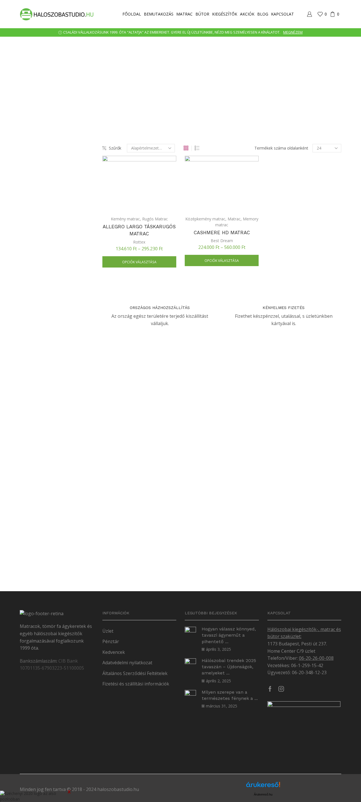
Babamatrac (283, 410)
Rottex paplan (284, 382)
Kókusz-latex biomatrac (293, 438)
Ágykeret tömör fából (291, 210)
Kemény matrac (125, 219)
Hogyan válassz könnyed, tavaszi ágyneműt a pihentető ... (229, 635)
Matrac (184, 14)
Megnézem (293, 32)
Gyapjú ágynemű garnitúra (297, 319)
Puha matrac (283, 474)
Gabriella (281, 237)
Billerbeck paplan (288, 292)
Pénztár (110, 641)
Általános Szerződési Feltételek (135, 673)
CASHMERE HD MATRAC (222, 232)
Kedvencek (113, 652)
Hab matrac (282, 419)
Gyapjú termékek (287, 310)
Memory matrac (286, 465)
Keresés (336, 163)
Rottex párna (283, 392)
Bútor (202, 14)
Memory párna (285, 373)
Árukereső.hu (263, 794)
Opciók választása (139, 262)
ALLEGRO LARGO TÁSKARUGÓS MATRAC (139, 230)
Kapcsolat (282, 14)
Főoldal (131, 14)
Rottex (139, 242)
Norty (278, 246)
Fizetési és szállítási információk (135, 684)
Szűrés (274, 560)
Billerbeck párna (287, 301)
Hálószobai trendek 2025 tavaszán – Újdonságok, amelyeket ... (229, 667)
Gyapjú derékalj (287, 328)
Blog (262, 14)
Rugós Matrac (155, 219)
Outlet (274, 492)
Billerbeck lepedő (288, 283)
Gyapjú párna (285, 346)
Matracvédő (282, 364)
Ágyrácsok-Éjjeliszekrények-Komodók (306, 219)
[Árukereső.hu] (263, 786)
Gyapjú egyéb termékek (294, 337)
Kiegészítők (224, 14)
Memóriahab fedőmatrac (294, 456)
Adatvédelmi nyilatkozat (127, 662)
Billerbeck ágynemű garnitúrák (300, 274)
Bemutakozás (158, 14)
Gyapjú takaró (286, 355)
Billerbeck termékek (289, 265)
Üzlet (107, 631)
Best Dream (222, 240)
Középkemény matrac (205, 219)
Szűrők (115, 148)
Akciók (247, 14)
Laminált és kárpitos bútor (296, 228)
